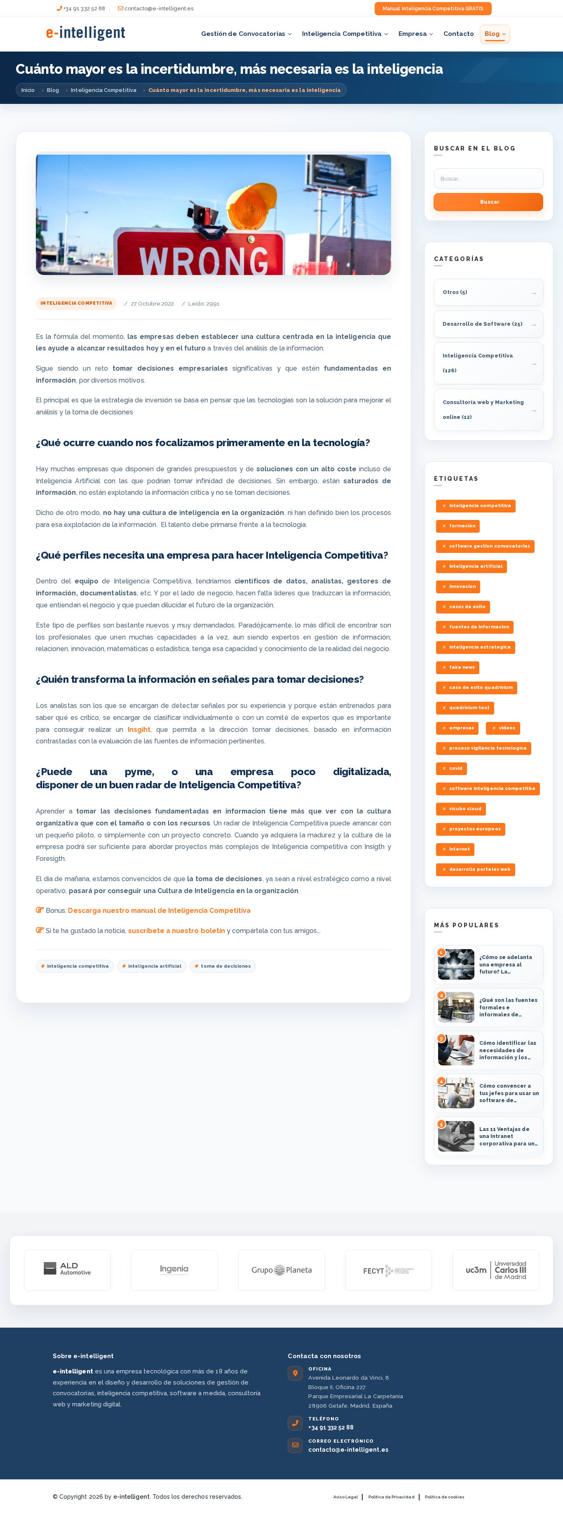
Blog (492, 34)
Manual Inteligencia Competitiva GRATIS (433, 9)
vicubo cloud (465, 808)
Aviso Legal (345, 1497)
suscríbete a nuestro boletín (176, 931)
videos (507, 728)
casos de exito (467, 606)
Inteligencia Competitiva (342, 34)
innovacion (462, 586)
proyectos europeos (475, 829)
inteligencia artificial (154, 966)
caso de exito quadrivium (481, 687)
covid (455, 768)
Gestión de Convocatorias (243, 34)
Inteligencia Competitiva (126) (478, 363)
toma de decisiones (226, 966)
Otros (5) (455, 292)
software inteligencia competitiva (492, 788)
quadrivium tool (469, 707)
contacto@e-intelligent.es (158, 8)
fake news (462, 667)
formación (462, 526)
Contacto (458, 34)
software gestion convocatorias (489, 546)
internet (459, 849)
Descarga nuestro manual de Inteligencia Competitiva (159, 911)
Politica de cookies (445, 1497)
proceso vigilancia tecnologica (488, 748)
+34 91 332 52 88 (84, 8)
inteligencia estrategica (480, 647)
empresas (461, 728)
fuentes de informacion (479, 627)
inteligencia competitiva (78, 966)
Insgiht (139, 729)
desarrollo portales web (480, 869)
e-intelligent (131, 1496)
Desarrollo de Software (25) (483, 324)
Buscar (490, 202)
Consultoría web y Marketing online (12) (483, 409)
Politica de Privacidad (391, 1497)
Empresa (413, 34)
